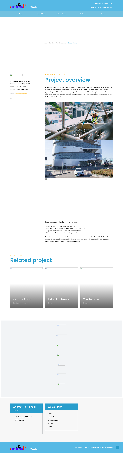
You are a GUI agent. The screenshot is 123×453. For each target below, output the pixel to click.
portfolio (52, 43)
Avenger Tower (22, 299)
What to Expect (61, 14)
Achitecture (61, 43)
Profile (82, 14)
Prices (102, 14)
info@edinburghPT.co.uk (23, 417)
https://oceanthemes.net (21, 93)
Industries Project (58, 299)
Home (20, 14)
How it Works (41, 14)
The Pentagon (91, 299)
